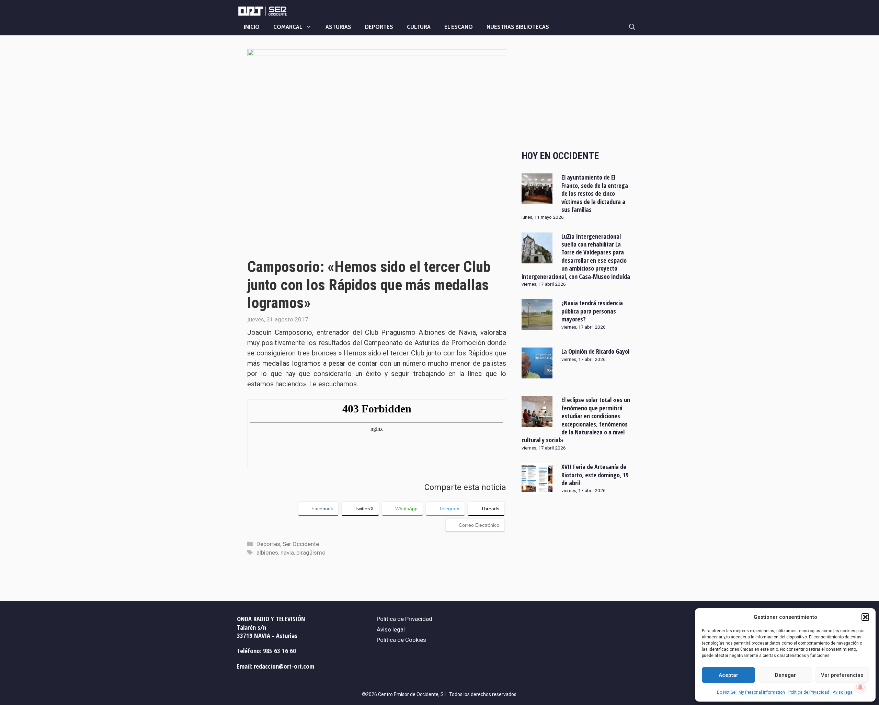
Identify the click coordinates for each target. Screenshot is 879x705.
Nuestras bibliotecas (518, 27)
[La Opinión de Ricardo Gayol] (537, 374)
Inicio (252, 27)
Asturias (338, 27)
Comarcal (287, 27)
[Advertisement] (577, 94)
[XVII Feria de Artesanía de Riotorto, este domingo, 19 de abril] (537, 489)
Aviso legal (843, 692)
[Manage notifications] (860, 687)
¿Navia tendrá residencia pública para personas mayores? (592, 311)
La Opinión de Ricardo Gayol (595, 351)
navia (287, 552)
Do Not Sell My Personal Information (751, 692)
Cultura (419, 27)
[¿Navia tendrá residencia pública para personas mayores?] (537, 325)
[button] (865, 617)
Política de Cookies (401, 639)
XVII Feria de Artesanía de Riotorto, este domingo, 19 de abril (594, 475)
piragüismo (311, 552)
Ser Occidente (301, 544)
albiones (267, 552)
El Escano (458, 27)
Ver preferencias (842, 675)
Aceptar (728, 675)
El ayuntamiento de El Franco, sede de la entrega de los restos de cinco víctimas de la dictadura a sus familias (594, 193)
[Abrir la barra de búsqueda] (632, 26)
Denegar (785, 675)
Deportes (379, 27)
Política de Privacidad (808, 692)
